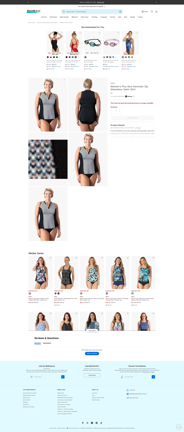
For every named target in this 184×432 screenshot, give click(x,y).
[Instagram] (92, 423)
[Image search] (120, 11)
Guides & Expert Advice (29, 395)
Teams (140, 17)
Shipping (25, 402)
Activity (44, 17)
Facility (112, 17)
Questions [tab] (47, 343)
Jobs (93, 395)
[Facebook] (83, 423)
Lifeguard (103, 17)
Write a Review (93, 354)
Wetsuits (75, 17)
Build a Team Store (62, 402)
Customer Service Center (29, 393)
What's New (61, 393)
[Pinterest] (96, 423)
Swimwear (53, 17)
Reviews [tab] (37, 343)
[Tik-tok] (101, 423)
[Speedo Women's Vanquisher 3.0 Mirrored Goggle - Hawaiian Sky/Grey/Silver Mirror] (111, 43)
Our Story (94, 393)
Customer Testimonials (98, 397)
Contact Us (26, 404)
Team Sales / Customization (65, 400)
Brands (132, 17)
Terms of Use (52, 428)
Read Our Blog (96, 400)
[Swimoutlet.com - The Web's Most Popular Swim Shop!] (33, 11)
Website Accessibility (28, 406)
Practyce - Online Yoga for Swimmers (67, 411)
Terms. (153, 372)
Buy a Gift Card (61, 406)
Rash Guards (64, 17)
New (125, 17)
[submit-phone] (153, 376)
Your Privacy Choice (74, 428)
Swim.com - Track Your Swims (65, 409)
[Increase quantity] (119, 110)
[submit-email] (62, 376)
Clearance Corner (62, 395)
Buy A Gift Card (134, 397)
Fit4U (113, 83)
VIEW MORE (92, 330)
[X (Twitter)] (87, 423)
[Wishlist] (152, 11)
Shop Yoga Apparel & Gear (65, 413)
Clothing (94, 17)
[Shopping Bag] (156, 11)
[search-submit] (63, 11)
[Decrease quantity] (113, 110)
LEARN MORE (92, 375)
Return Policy (26, 397)
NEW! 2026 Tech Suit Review (65, 397)
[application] (178, 426)
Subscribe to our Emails (64, 404)
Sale (119, 17)
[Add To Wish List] (64, 80)
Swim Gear (84, 17)
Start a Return (26, 400)
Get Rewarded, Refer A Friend (138, 394)
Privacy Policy (146, 372)
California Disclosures (99, 428)
